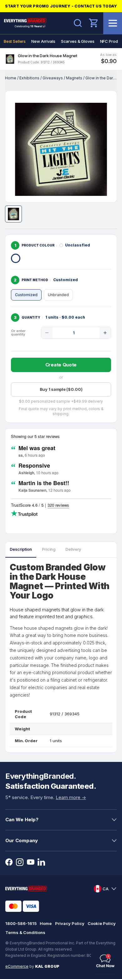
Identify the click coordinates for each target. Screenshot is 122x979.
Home (10, 78)
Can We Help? (21, 819)
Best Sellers (15, 41)
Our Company (21, 840)
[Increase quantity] (105, 332)
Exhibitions (29, 78)
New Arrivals (43, 41)
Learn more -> (71, 797)
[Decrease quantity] (47, 332)
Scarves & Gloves (77, 41)
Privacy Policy (69, 923)
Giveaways (53, 78)
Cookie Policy (102, 923)
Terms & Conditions (25, 932)
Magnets (74, 78)
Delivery (73, 549)
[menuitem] (14, 41)
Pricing (48, 549)
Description (21, 549)
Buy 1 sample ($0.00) (61, 389)
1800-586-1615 (21, 923)
